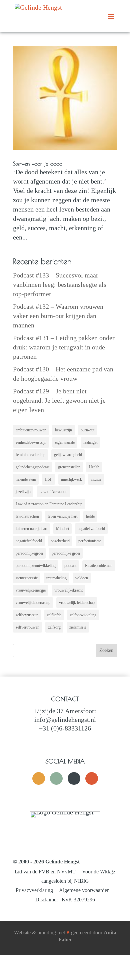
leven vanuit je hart (62, 516)
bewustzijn (63, 430)
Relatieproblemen (98, 565)
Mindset (62, 528)
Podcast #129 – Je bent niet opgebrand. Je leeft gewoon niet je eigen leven (59, 400)
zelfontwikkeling (83, 615)
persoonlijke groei (66, 553)
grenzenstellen (69, 467)
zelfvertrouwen (27, 627)
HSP (48, 479)
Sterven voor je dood (37, 164)
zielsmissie (77, 627)
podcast (70, 565)
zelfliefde (54, 615)
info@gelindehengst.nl (65, 719)
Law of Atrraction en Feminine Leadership (49, 504)
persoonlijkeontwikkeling (36, 565)
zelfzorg (54, 627)
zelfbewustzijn (27, 615)
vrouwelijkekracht (68, 590)
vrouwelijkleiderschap (33, 602)
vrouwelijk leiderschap (77, 602)
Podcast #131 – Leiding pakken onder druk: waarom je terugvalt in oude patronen (64, 347)
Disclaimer (46, 899)
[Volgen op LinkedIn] (74, 778)
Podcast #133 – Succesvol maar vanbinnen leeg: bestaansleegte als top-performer (59, 284)
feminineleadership (30, 454)
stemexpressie (27, 578)
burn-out (87, 430)
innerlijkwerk (71, 479)
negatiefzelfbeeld (29, 541)
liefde (90, 516)
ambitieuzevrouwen (31, 430)
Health (94, 467)
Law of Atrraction (53, 491)
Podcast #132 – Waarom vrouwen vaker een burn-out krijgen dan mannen (58, 316)
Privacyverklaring (34, 890)
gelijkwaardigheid (68, 454)
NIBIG (81, 881)
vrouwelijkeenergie (31, 590)
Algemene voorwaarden (84, 890)
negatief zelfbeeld (91, 528)
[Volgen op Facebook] (38, 778)
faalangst (90, 442)
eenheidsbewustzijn (31, 442)
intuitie (96, 479)
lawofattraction (27, 516)
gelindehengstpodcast (32, 467)
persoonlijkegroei (29, 553)
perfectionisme (89, 541)
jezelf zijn (23, 491)
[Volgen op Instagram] (56, 778)
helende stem (26, 479)
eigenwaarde (65, 442)
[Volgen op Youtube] (91, 778)
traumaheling (56, 578)
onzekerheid (60, 541)
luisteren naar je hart (31, 528)
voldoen (81, 578)
